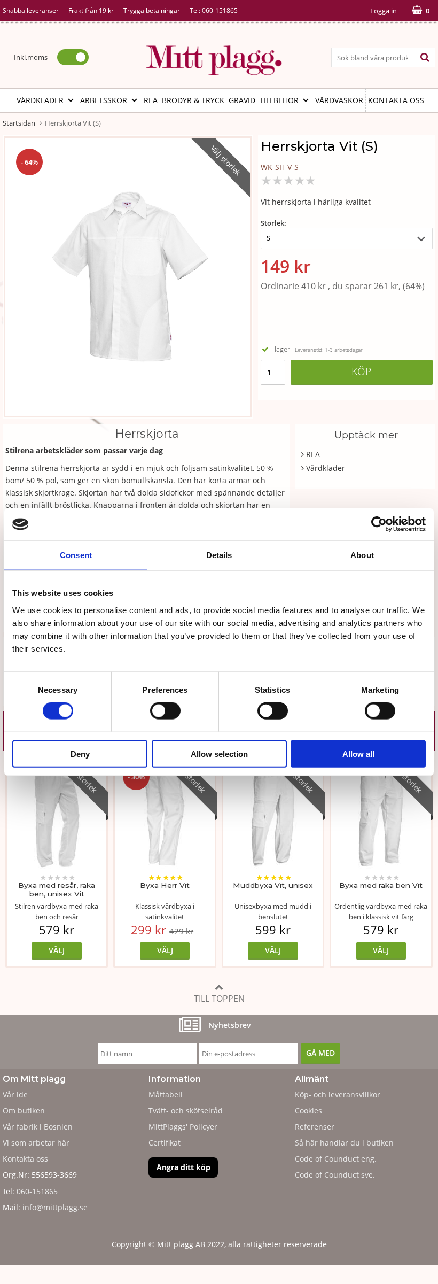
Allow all (358, 753)
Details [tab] (219, 555)
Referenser (314, 1126)
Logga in (383, 11)
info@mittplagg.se (55, 1207)
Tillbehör (279, 100)
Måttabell (165, 1094)
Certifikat (164, 1143)
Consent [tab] (76, 555)
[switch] (165, 711)
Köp (361, 371)
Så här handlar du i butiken (344, 1143)
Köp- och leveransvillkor (337, 1094)
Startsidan (19, 123)
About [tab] (362, 555)
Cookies (308, 1110)
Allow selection (219, 753)
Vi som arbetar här (36, 1143)
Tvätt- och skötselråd (185, 1110)
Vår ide (15, 1094)
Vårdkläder (40, 100)
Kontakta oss (396, 100)
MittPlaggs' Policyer (182, 1126)
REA (151, 100)
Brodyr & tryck (193, 100)
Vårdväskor (339, 100)
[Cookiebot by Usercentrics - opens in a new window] (379, 524)
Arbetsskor (103, 100)
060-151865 (220, 10)
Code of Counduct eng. (336, 1159)
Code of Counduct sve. (335, 1175)
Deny (80, 753)
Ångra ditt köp (183, 1167)
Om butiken (24, 1110)
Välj (57, 950)
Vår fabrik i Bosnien (38, 1126)
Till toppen (219, 998)
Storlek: (273, 223)
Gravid (242, 100)
